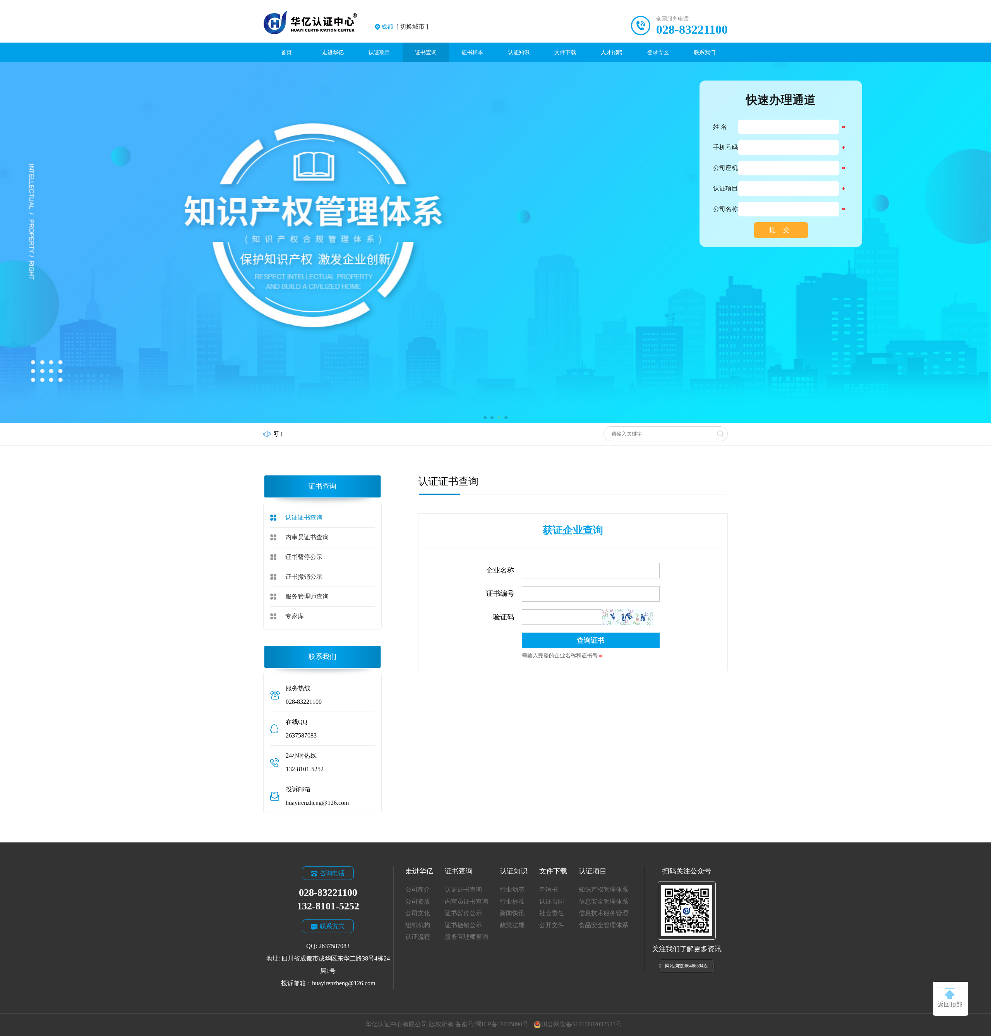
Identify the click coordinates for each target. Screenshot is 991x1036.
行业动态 (512, 889)
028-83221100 (692, 29)
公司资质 (417, 901)
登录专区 (658, 52)
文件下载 (565, 52)
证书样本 (472, 52)
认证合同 (551, 901)
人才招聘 (611, 52)
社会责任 (551, 913)
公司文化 (417, 913)
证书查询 (426, 52)
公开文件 (551, 925)
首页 (286, 52)
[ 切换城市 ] (404, 26)
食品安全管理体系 (603, 925)
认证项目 (379, 52)
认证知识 (519, 52)
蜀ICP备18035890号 (501, 1024)
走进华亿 (333, 52)
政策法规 (512, 925)
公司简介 (417, 889)
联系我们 (704, 52)
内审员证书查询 (307, 537)
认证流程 (417, 936)
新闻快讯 (512, 913)
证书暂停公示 (303, 557)
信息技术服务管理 (603, 913)
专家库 (294, 616)
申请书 (548, 889)
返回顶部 (950, 1004)
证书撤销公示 (303, 576)
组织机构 (417, 925)
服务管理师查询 (307, 596)
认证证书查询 (303, 517)
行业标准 (512, 901)
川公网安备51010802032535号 (581, 1024)
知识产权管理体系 (603, 889)
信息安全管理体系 (603, 901)
